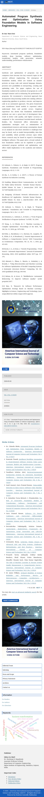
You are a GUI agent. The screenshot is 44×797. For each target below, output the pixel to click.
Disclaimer (11, 777)
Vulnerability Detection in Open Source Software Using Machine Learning (24, 487)
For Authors (6, 702)
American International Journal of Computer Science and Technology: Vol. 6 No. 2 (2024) (24, 480)
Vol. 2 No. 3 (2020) (22, 10)
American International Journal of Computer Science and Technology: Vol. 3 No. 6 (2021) (24, 454)
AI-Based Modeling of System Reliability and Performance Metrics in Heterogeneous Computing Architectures (24, 575)
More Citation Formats (14, 430)
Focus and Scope (8, 674)
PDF (6, 369)
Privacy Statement (9, 679)
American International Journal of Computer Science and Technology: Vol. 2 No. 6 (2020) (24, 508)
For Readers (6, 699)
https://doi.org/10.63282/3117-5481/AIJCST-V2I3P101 (23, 48)
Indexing (6, 670)
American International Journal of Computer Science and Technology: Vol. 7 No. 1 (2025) (24, 492)
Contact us (6, 687)
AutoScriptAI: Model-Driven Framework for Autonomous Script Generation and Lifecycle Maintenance (24, 531)
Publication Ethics (14, 783)
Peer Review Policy (14, 779)
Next (38, 588)
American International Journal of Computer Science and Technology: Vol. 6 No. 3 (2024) (24, 536)
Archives (11, 10)
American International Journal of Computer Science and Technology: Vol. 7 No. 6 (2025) (24, 521)
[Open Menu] (2, 2)
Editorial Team (8, 666)
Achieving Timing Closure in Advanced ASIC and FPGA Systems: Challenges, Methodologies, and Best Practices (24, 544)
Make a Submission (10, 600)
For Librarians (6, 705)
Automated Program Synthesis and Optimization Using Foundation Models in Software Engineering (24, 449)
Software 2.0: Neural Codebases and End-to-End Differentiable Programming (24, 516)
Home (5, 10)
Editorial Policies (14, 781)
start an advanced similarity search (24, 592)
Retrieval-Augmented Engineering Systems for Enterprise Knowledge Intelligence (24, 474)
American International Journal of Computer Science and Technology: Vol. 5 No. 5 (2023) (24, 549)
